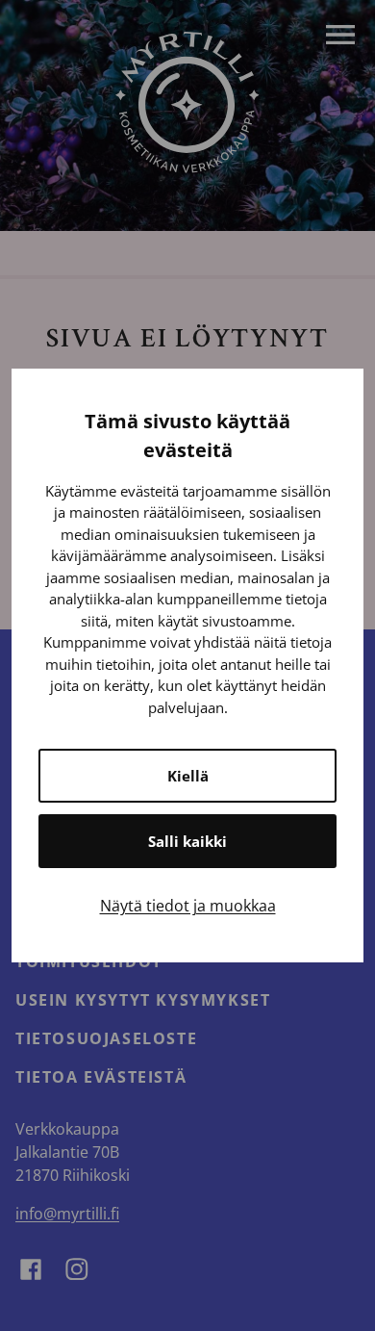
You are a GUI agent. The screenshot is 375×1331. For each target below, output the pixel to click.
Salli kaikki (187, 841)
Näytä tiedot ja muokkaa (188, 905)
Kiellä (188, 775)
